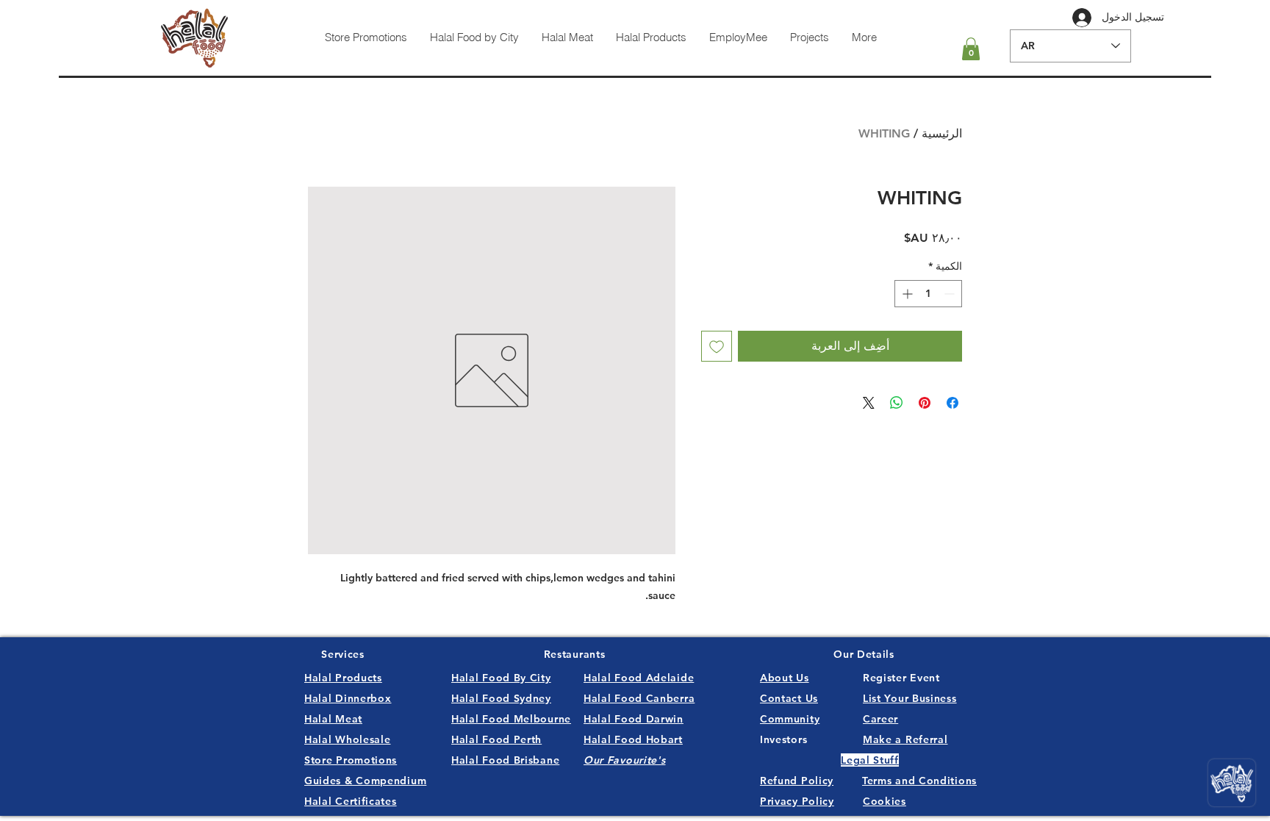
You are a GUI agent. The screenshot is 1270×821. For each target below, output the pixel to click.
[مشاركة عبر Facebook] (952, 403)
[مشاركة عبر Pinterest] (924, 403)
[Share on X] (869, 403)
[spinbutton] (928, 293)
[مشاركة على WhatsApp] (896, 403)
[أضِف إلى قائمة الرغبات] (716, 346)
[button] (970, 48)
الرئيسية (942, 133)
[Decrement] (950, 293)
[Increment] (906, 293)
